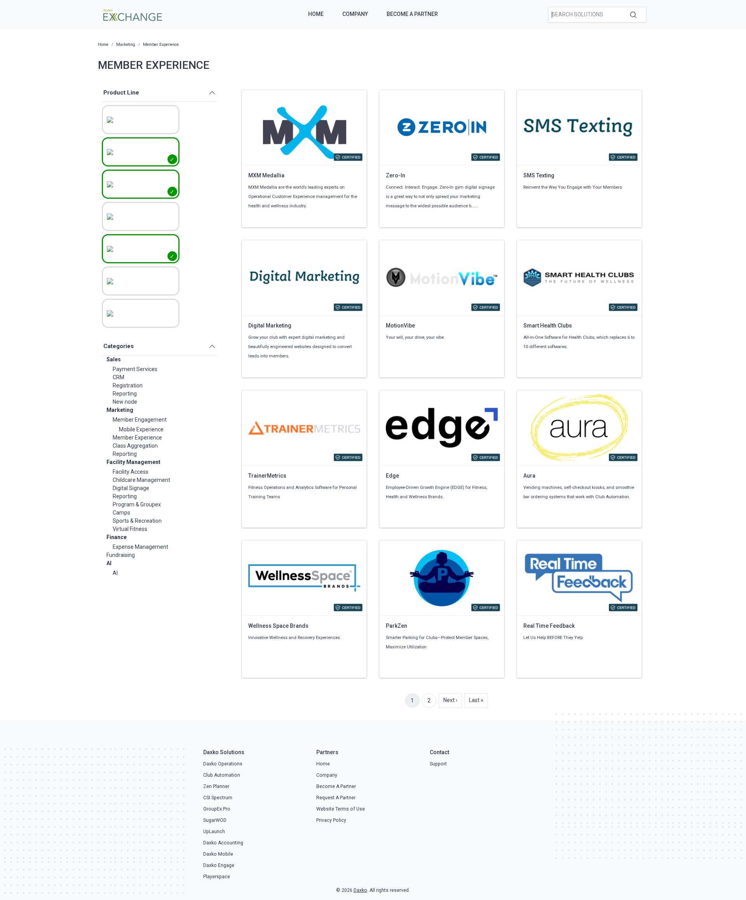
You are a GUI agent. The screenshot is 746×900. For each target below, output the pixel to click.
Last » (476, 700)
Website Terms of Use (340, 809)
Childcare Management (141, 480)
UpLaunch (214, 831)
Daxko (360, 890)
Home (316, 14)
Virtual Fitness (130, 529)
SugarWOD (215, 820)
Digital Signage (131, 488)
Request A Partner (336, 797)
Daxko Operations (222, 764)
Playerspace (216, 876)
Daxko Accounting (223, 843)
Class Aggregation (135, 446)
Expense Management (140, 547)
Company (355, 14)
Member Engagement (140, 420)
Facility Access (130, 472)
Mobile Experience (141, 429)
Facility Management (133, 462)
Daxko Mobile (218, 854)
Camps (121, 513)
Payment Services (135, 369)
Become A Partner (412, 14)
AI (109, 563)
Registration (128, 385)
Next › (450, 700)
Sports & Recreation (137, 521)
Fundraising (120, 555)
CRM (118, 377)
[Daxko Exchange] (132, 14)
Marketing (119, 410)
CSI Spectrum (217, 797)
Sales (113, 359)
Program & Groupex (137, 504)
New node (125, 402)
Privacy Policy (331, 820)
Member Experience (137, 437)
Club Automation (221, 775)
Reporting (125, 393)
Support (438, 764)
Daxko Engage (218, 865)
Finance (116, 537)
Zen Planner (216, 786)
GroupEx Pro (216, 809)
